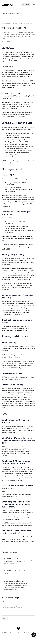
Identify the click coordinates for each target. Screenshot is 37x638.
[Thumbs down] (8, 602)
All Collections (6, 23)
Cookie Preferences (29, 633)
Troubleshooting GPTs (20, 330)
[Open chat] (33, 634)
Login (33, 4)
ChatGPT (14, 23)
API (10, 633)
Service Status (18, 633)
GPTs (20, 23)
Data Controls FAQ (15, 368)
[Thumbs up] (3, 602)
